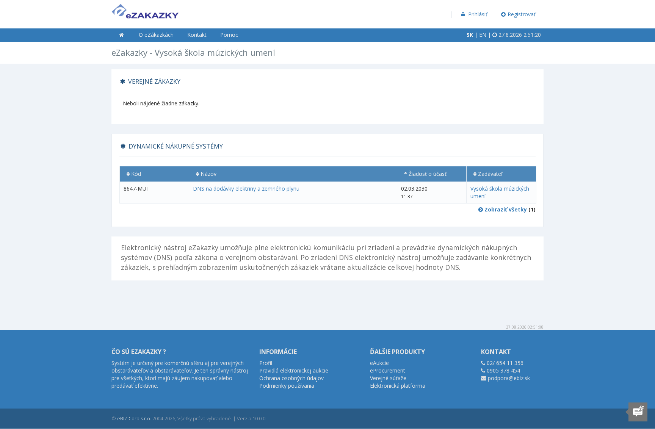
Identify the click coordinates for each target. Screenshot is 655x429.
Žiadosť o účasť (427, 173)
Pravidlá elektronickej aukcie (293, 370)
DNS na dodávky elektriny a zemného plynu (246, 188)
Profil (265, 362)
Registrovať (522, 14)
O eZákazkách (156, 34)
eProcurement (387, 370)
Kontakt (197, 34)
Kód (135, 173)
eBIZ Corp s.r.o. (134, 418)
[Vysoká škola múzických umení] (145, 9)
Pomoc (229, 34)
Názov (207, 173)
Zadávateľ (489, 173)
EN (482, 34)
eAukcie (379, 362)
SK (470, 34)
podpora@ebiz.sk (509, 378)
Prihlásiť (477, 14)
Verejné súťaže (388, 378)
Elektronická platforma (397, 385)
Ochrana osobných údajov (291, 378)
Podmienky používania (286, 385)
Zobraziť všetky (505, 209)
